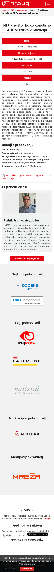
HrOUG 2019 (15, 4)
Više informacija (27, 564)
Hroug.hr (47, 518)
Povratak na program (27, 258)
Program (22, 10)
